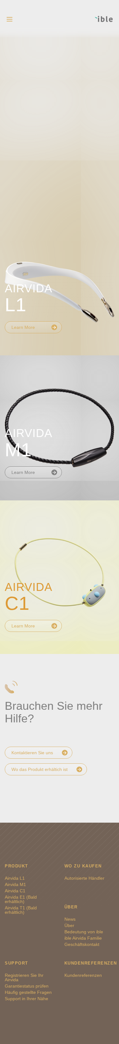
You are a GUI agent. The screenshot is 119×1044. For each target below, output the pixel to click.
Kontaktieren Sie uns (32, 752)
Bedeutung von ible (83, 931)
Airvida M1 (15, 884)
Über (69, 925)
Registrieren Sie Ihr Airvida (24, 977)
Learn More (23, 327)
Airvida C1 (15, 890)
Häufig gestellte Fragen (28, 992)
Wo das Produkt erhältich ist (39, 769)
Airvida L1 (15, 878)
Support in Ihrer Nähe (26, 998)
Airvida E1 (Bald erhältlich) (21, 899)
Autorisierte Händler (84, 878)
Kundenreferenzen (83, 975)
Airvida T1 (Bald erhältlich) (21, 910)
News (70, 919)
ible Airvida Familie (83, 938)
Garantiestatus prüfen (27, 986)
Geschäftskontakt (81, 944)
